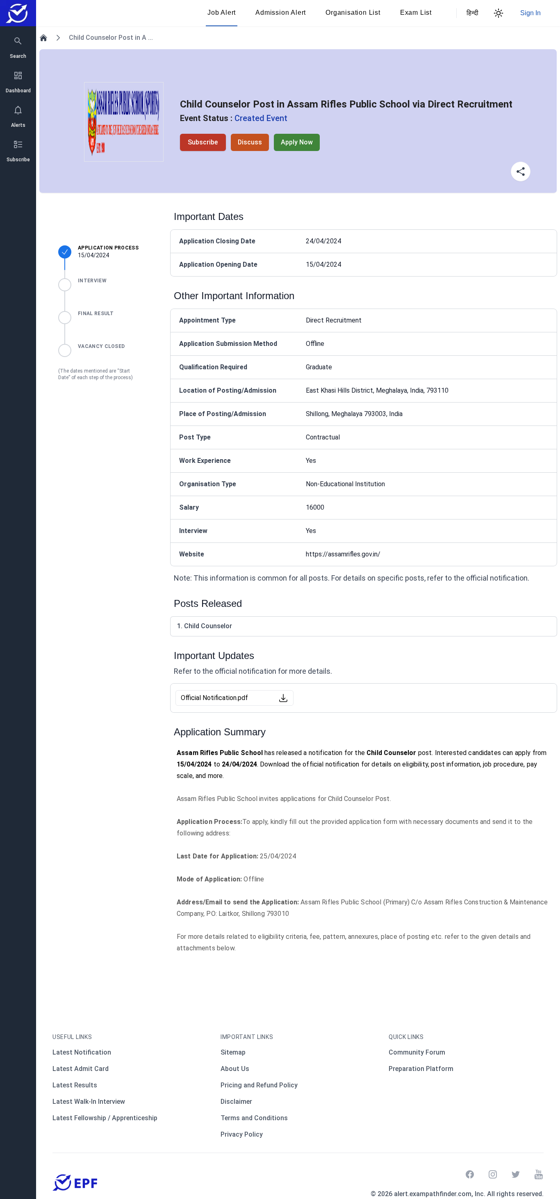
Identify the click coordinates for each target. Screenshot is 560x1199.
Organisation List (353, 12)
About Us (235, 1069)
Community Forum (417, 1052)
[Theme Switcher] (498, 13)
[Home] (43, 38)
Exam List (416, 12)
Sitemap (233, 1052)
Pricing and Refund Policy (259, 1085)
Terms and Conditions (254, 1118)
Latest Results (74, 1085)
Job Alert (221, 12)
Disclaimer (236, 1101)
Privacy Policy (242, 1134)
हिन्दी (471, 12)
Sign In (530, 12)
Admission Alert (280, 12)
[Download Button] (283, 698)
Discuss (250, 142)
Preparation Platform (421, 1069)
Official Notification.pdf (214, 698)
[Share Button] (520, 171)
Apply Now (297, 142)
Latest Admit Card (80, 1069)
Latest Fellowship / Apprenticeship (104, 1118)
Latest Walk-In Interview (88, 1101)
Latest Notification (81, 1052)
